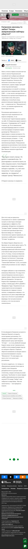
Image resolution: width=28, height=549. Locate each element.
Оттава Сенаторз (6, 398)
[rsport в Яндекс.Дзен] (11, 476)
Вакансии (4, 495)
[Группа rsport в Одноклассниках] (23, 476)
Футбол (3, 486)
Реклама (13, 488)
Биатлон (20, 486)
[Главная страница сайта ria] (2, 14)
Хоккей (4, 393)
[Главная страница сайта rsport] (9, 14)
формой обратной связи (8, 535)
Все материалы (8, 68)
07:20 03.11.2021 (6, 21)
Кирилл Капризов (12, 393)
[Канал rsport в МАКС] (4, 476)
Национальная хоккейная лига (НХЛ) (11, 395)
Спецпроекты (5, 488)
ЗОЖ (25, 486)
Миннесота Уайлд (17, 398)
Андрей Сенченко (11, 64)
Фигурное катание (12, 486)
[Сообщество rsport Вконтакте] (17, 476)
